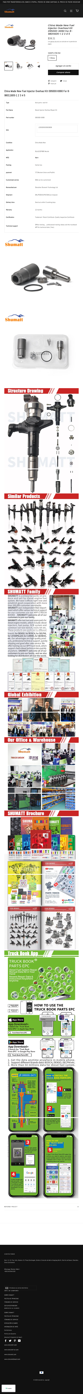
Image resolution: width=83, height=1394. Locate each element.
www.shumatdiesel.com (12, 1359)
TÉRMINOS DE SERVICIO (11, 1302)
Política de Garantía (10, 1334)
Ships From (54, 53)
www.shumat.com (10, 1354)
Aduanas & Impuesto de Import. (13, 1337)
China (52, 58)
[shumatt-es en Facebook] (5, 1340)
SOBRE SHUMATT (9, 1295)
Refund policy (10, 1207)
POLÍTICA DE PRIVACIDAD (11, 1299)
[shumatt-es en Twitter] (10, 1340)
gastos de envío (55, 41)
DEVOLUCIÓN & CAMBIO (11, 1323)
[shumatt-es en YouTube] (19, 1340)
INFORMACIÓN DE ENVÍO (11, 1327)
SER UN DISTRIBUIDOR (10, 1306)
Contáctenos (8, 1330)
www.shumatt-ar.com (11, 1350)
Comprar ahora (63, 72)
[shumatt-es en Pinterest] (15, 1340)
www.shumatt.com (10, 1345)
